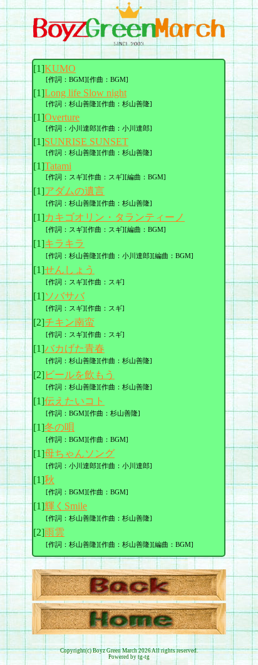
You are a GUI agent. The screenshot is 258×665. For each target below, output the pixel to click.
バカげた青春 (74, 348)
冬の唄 (59, 427)
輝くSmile (65, 506)
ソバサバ (64, 296)
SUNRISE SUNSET (86, 141)
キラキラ (64, 243)
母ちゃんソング (79, 453)
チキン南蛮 (69, 322)
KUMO (60, 68)
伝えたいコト (74, 401)
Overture (62, 117)
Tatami (57, 166)
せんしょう (69, 269)
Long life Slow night (85, 93)
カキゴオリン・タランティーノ (114, 217)
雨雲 (54, 532)
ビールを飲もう (79, 374)
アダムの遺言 (74, 191)
